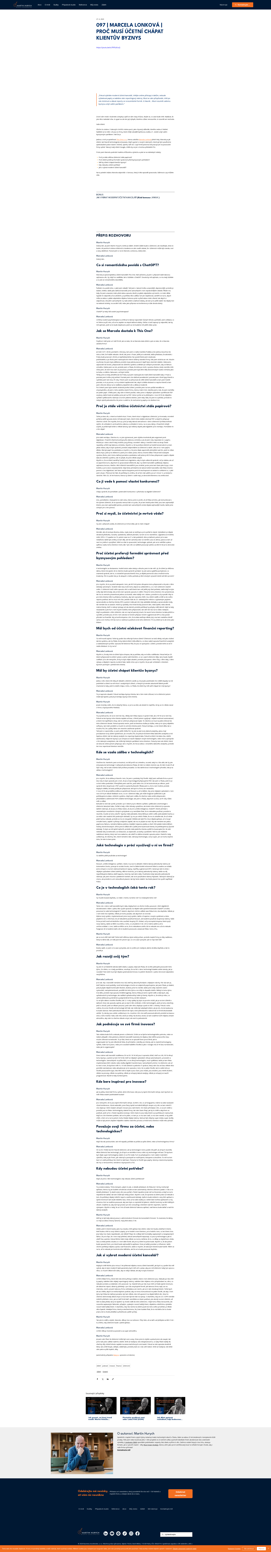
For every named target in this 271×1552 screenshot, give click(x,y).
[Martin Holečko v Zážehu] (101, 1405)
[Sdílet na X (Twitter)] (103, 1379)
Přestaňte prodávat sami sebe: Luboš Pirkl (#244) (134, 1418)
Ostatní (105, 1372)
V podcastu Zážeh (130, 1442)
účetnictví (126, 1366)
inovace (112, 1366)
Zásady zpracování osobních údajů (184, 1549)
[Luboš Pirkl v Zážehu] (135, 1405)
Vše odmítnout (249, 1549)
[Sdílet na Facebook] (97, 1379)
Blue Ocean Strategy (151, 1445)
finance (119, 1366)
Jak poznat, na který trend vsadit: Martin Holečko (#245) (100, 1418)
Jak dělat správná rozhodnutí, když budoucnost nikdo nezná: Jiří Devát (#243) (169, 1418)
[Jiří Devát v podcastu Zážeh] (169, 1405)
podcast (105, 1366)
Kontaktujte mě (123, 1450)
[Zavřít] (268, 1548)
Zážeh (99, 1366)
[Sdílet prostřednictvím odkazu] (113, 1379)
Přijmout (261, 1549)
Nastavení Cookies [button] (234, 1549)
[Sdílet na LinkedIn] (108, 1379)
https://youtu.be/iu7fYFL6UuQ (108, 47)
